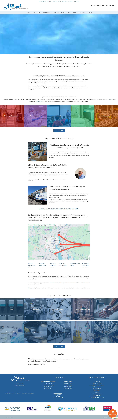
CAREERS (76, 1)
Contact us (30, 288)
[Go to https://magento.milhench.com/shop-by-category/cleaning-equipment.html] (82, 309)
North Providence (68, 283)
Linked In (17, 393)
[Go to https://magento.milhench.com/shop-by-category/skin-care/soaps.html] (106, 309)
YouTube (24, 393)
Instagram (31, 393)
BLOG (90, 12)
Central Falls (82, 283)
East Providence (55, 283)
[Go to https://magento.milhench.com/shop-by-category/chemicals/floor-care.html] (82, 332)
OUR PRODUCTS (47, 12)
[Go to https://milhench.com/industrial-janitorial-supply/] (106, 116)
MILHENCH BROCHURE (67, 1)
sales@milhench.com (20, 385)
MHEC (74, 12)
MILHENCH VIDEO (57, 1)
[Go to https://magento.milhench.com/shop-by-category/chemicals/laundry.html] (59, 332)
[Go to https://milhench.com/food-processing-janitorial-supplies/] (35, 116)
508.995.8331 (110, 6)
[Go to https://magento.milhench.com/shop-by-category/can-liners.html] (35, 309)
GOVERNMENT (82, 12)
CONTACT (49, 1)
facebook (8, 393)
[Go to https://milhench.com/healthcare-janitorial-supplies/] (82, 116)
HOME (28, 12)
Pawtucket (76, 283)
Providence (39, 101)
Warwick (88, 283)
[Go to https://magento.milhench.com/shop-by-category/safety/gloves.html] (12, 332)
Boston (110, 99)
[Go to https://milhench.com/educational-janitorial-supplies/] (59, 116)
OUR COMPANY (36, 12)
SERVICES (56, 12)
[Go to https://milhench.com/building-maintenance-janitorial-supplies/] (12, 116)
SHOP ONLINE (42, 1)
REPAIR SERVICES (65, 12)
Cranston (61, 283)
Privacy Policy (104, 417)
